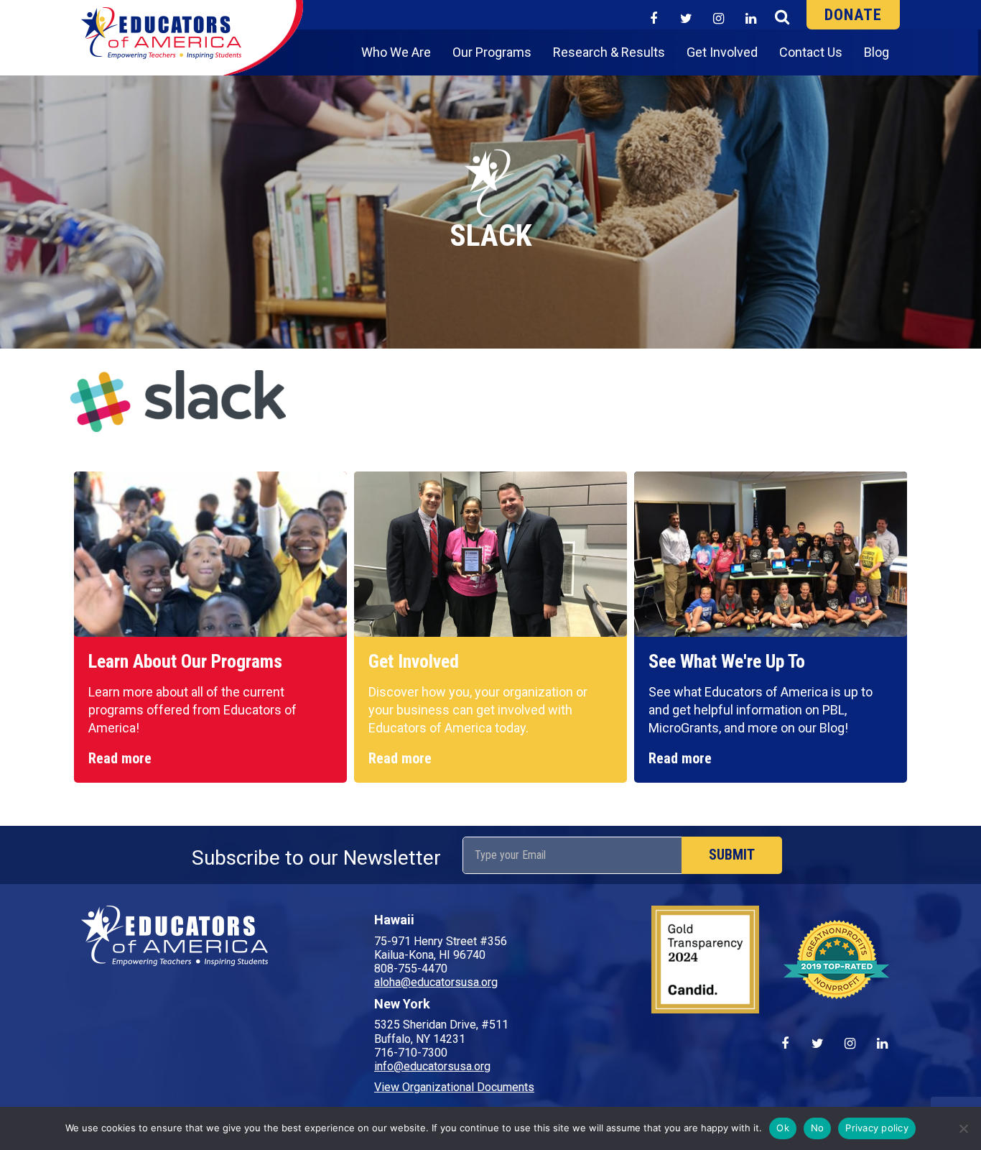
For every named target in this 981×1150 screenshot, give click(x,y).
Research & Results (609, 52)
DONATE (853, 15)
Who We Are (396, 52)
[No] (963, 1128)
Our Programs (491, 52)
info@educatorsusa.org (432, 1066)
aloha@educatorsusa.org (436, 982)
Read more (120, 758)
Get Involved (722, 52)
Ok (782, 1127)
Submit (732, 854)
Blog (876, 52)
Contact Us (810, 52)
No (817, 1127)
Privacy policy (876, 1127)
